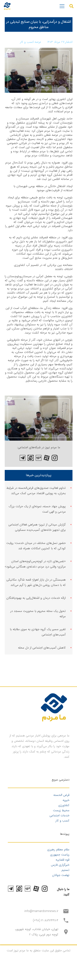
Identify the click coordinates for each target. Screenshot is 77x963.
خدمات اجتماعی (59, 815)
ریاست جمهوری (59, 854)
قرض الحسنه (61, 795)
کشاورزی (63, 805)
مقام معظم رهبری (58, 849)
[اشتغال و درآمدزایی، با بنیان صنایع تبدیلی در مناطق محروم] (38, 398)
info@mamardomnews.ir (41, 911)
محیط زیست (61, 810)
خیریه (66, 800)
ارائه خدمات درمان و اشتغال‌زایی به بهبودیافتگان (36, 597)
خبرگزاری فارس (60, 864)
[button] (71, 6)
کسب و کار (62, 820)
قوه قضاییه (62, 859)
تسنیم (65, 870)
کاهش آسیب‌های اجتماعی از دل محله (42, 647)
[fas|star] (55, 458)
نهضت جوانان (60, 875)
